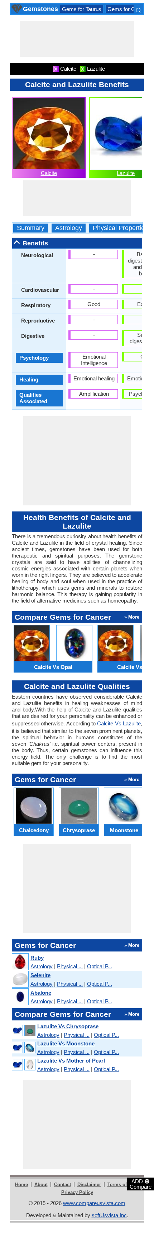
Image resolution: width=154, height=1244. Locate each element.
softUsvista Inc (109, 1215)
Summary (30, 228)
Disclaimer (89, 1184)
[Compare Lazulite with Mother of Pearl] (23, 1065)
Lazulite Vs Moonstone (66, 1043)
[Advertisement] (77, 39)
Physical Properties (120, 228)
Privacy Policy (77, 1192)
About (41, 1184)
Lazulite (126, 173)
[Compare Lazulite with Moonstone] (23, 1048)
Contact (62, 1184)
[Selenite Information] (20, 979)
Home (21, 1184)
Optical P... (99, 966)
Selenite (40, 975)
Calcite (49, 173)
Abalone (40, 993)
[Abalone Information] (20, 997)
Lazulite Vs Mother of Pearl (71, 1061)
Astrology (68, 228)
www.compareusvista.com (94, 1203)
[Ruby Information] (20, 962)
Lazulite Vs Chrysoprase (67, 1026)
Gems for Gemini (127, 9)
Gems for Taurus (81, 9)
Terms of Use (121, 1184)
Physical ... (70, 966)
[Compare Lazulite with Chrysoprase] (23, 1030)
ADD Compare (140, 1184)
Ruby (37, 958)
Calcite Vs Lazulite (119, 723)
